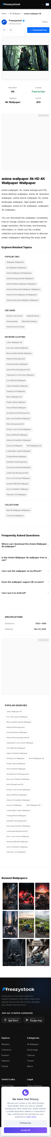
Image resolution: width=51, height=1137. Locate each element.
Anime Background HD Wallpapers (20, 278)
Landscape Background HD (17, 473)
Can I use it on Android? (14, 593)
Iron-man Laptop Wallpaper (17, 348)
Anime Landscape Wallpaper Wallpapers (22, 300)
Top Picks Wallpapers (15, 516)
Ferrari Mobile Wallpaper (16, 408)
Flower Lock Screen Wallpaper (19, 429)
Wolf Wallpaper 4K (34, 446)
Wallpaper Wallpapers (15, 262)
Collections (6, 1050)
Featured (5, 1061)
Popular (5, 1066)
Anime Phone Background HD (18, 370)
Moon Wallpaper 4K (14, 397)
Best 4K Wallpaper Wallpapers (18, 510)
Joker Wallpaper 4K (14, 342)
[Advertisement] (25, 142)
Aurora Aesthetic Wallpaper (17, 489)
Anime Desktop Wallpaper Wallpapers (21, 284)
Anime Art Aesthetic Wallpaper (19, 440)
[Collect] (11, 30)
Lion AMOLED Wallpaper (16, 380)
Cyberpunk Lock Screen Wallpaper (20, 375)
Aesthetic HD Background (17, 462)
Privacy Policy (8, 1086)
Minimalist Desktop (29, 321)
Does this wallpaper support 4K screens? (23, 582)
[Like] (4, 30)
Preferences (25, 1123)
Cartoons (31, 1055)
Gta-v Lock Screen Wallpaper (18, 478)
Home (4, 14)
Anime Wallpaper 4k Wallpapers (19, 273)
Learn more (31, 1117)
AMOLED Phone (33, 316)
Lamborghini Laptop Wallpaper (19, 451)
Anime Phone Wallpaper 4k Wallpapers (22, 295)
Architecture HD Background (18, 413)
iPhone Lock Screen (14, 316)
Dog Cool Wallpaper (14, 446)
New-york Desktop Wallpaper (18, 418)
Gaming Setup (12, 321)
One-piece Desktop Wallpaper (19, 467)
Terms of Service (34, 1086)
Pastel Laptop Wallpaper (16, 402)
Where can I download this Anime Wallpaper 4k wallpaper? (24, 545)
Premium (5, 1055)
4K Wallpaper (15, 14)
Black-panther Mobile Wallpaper (19, 353)
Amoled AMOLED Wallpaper (18, 484)
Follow (45, 22)
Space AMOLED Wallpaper (17, 435)
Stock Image (32, 1050)
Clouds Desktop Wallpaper (17, 364)
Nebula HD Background (16, 359)
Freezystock (15, 20)
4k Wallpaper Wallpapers (16, 268)
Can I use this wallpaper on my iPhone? (22, 571)
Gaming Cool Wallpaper (16, 391)
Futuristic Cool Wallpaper (16, 495)
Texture (30, 1061)
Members (6, 1044)
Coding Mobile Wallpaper (16, 457)
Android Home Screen (15, 327)
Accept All (25, 1130)
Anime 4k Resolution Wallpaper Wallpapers (23, 289)
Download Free (40, 30)
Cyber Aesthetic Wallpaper (17, 386)
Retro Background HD (15, 424)
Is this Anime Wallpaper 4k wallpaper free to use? (24, 558)
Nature (30, 1066)
